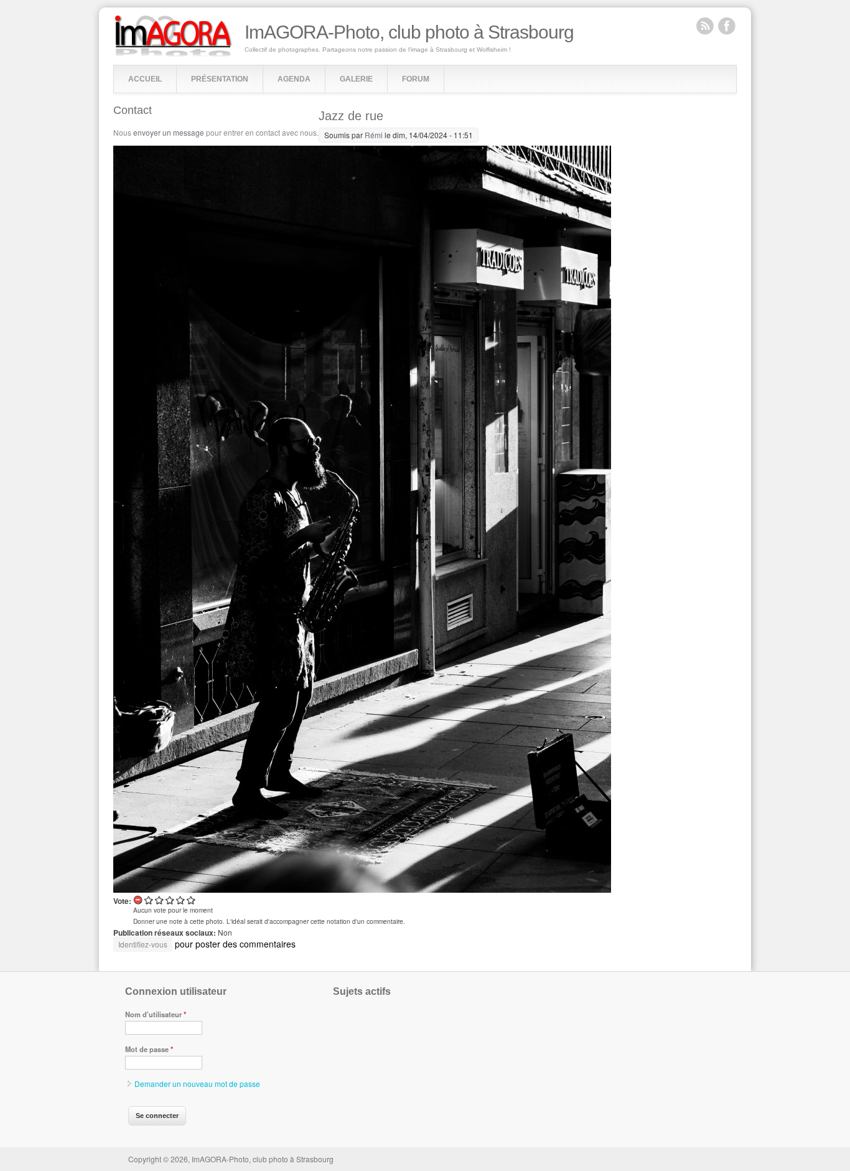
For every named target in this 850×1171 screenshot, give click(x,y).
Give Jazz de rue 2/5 (159, 900)
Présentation (219, 79)
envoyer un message (168, 132)
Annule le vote (138, 900)
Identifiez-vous (142, 944)
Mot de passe (149, 1049)
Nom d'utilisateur (155, 1014)
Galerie (356, 79)
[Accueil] (173, 54)
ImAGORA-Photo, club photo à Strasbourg (409, 32)
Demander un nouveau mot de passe (197, 1083)
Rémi (374, 134)
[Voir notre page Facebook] (727, 25)
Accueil (145, 79)
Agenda (294, 79)
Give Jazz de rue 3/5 (170, 900)
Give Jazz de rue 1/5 (149, 900)
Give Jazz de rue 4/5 (180, 900)
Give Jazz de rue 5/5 (191, 900)
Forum (415, 79)
